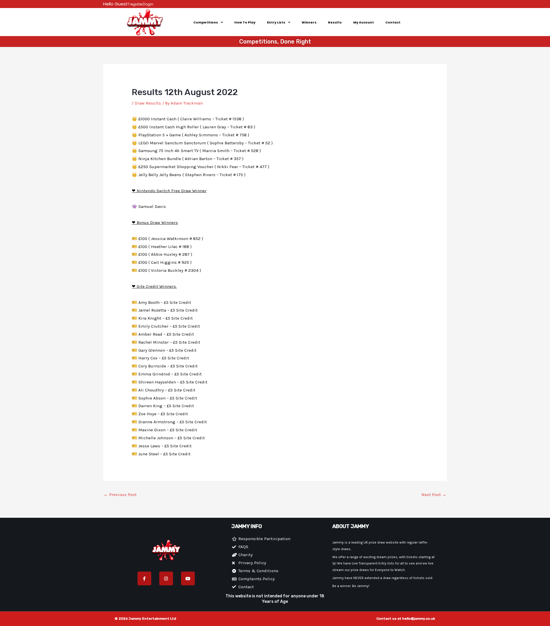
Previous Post (120, 494)
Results (335, 22)
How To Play (245, 22)
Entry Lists (276, 22)
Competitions (205, 22)
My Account (363, 22)
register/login (141, 4)
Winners (309, 22)
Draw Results (148, 103)
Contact (392, 22)
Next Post (433, 494)
